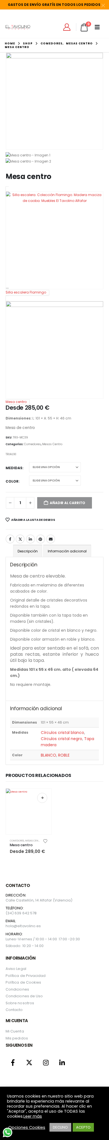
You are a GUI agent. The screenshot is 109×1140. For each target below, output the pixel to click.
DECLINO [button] (60, 1127)
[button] (12, 101)
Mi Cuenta (15, 1031)
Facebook (10, 539)
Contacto (14, 1009)
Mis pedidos (17, 1038)
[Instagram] (45, 1062)
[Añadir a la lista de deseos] (45, 841)
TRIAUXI (11, 454)
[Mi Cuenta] (67, 27)
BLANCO (48, 755)
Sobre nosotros (20, 1003)
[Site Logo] (18, 27)
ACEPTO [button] (83, 1127)
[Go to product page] (28, 811)
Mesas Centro (52, 444)
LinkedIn (30, 539)
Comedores (32, 444)
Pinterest (40, 539)
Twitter (20, 539)
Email (50, 539)
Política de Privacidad (26, 975)
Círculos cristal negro (61, 738)
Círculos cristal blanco (62, 732)
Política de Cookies (23, 982)
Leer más (32, 1116)
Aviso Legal (16, 968)
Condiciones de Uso (24, 996)
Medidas (14, 468)
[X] (29, 1062)
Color (12, 481)
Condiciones (17, 989)
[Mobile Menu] (99, 27)
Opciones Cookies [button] (26, 1127)
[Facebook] (13, 1062)
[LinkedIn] (62, 1062)
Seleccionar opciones (42, 798)
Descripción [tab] (28, 551)
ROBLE (64, 755)
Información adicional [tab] (67, 551)
